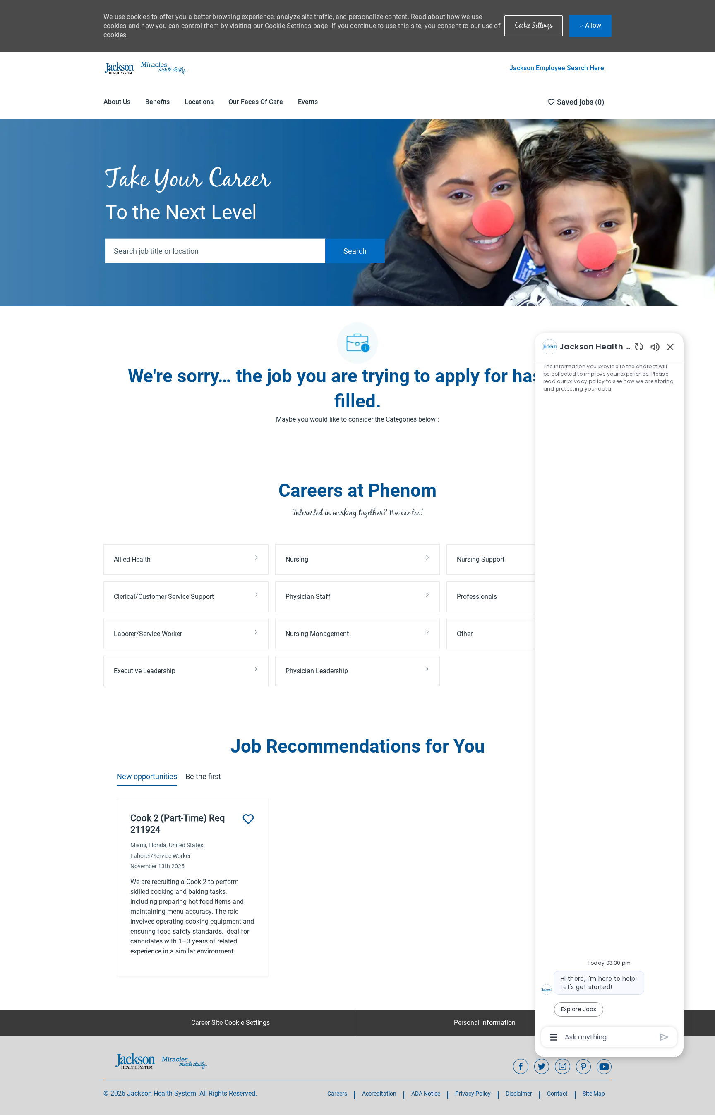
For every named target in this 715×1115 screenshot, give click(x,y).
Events (308, 102)
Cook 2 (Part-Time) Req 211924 (177, 824)
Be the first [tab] (203, 776)
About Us (116, 102)
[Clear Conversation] (639, 346)
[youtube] (604, 1066)
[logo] (161, 1060)
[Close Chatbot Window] (670, 347)
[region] (609, 691)
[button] (533, 25)
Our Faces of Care (255, 102)
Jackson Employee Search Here (556, 68)
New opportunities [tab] (147, 776)
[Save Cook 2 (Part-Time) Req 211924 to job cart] (248, 819)
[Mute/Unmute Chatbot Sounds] (655, 347)
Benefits (157, 102)
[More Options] (554, 1037)
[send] (664, 1037)
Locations (199, 102)
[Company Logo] (144, 67)
